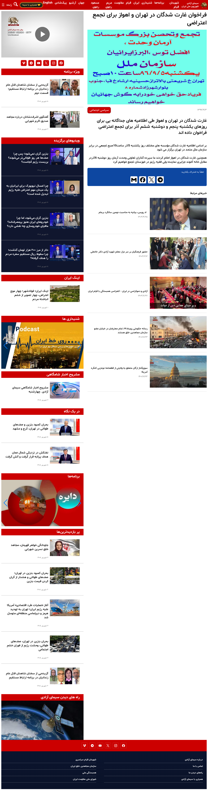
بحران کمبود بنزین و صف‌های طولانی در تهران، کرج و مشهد (30, 427)
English (47, 3)
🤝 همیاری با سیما (31, 5)
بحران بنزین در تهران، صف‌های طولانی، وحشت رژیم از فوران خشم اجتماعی (27, 645)
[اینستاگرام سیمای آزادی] (54, 63)
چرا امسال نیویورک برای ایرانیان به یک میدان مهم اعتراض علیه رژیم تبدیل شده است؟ (27, 190)
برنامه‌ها (159, 3)
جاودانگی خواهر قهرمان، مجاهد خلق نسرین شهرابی (29, 547)
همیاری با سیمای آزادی (192, 779)
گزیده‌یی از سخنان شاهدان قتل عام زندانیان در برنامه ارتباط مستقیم (27, 676)
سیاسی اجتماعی (99, 110)
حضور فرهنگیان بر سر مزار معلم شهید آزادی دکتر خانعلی (119, 252)
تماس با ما (198, 766)
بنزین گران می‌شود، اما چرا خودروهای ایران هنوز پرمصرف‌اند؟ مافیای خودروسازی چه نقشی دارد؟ (27, 222)
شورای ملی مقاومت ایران (84, 779)
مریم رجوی (108, 5)
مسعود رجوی (95, 5)
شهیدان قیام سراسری (86, 759)
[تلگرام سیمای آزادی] (31, 63)
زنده (9, 5)
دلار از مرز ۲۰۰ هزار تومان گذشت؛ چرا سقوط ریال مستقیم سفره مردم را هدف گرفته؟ (27, 254)
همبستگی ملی (89, 772)
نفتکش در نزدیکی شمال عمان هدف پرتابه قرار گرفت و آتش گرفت (27, 455)
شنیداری (147, 3)
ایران (136, 3)
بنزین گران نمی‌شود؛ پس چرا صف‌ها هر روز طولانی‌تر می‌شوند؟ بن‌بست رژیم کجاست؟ (28, 158)
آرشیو (72, 3)
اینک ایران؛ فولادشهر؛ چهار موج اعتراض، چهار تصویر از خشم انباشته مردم (29, 295)
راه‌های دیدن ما (196, 772)
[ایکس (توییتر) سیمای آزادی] (46, 63)
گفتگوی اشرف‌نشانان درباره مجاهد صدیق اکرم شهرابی (27, 119)
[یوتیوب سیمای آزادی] (39, 63)
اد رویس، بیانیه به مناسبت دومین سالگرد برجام (123, 212)
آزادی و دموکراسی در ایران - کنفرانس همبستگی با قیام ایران (118, 291)
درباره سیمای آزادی (194, 759)
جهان (81, 3)
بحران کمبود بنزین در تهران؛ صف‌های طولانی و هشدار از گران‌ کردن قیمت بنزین (28, 577)
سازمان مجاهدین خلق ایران (83, 766)
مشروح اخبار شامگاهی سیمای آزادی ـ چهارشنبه (30, 390)
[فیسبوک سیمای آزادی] (61, 63)
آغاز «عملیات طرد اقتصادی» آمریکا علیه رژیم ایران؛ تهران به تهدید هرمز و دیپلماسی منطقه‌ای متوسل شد (27, 611)
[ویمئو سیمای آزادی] (24, 63)
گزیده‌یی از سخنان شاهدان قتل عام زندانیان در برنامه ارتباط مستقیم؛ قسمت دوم (27, 89)
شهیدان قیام (174, 5)
